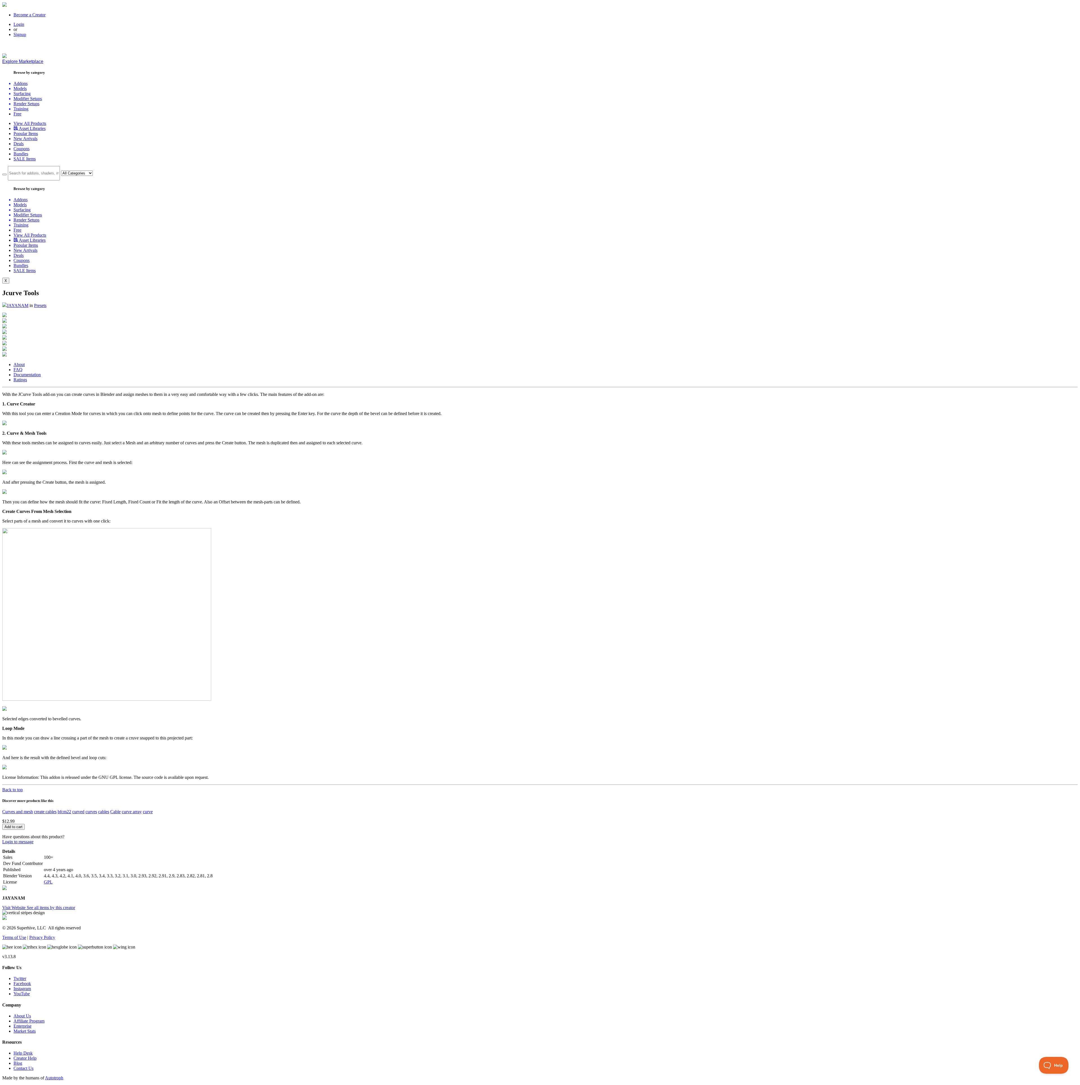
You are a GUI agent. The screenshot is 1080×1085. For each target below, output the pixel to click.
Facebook (22, 983)
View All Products (30, 123)
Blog (18, 1063)
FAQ (18, 369)
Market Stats (25, 1031)
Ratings (20, 379)
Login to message (17, 841)
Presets (40, 305)
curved (78, 811)
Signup (20, 34)
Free (17, 113)
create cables (45, 811)
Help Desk (23, 1053)
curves (91, 811)
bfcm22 (64, 811)
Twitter (20, 978)
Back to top (12, 789)
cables (103, 811)
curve (148, 811)
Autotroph (54, 1077)
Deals (19, 143)
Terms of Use (14, 937)
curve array (132, 811)
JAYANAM (17, 305)
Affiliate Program (29, 1021)
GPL (48, 882)
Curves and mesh (17, 811)
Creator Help (25, 1058)
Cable (115, 811)
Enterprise (23, 1026)
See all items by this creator (51, 907)
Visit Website (14, 907)
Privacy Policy (42, 937)
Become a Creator (30, 14)
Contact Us (23, 1068)
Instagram (22, 988)
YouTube (22, 993)
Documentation (27, 374)
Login (19, 24)
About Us (22, 1016)
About (19, 364)
